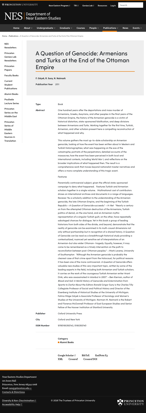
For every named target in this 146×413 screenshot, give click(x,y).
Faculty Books (11, 75)
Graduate (65, 27)
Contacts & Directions (13, 392)
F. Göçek (40, 78)
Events (136, 27)
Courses (81, 27)
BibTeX (86, 355)
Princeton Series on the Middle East (11, 112)
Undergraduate (45, 27)
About (27, 27)
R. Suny (49, 78)
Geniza (87, 5)
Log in (113, 5)
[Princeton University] (20, 4)
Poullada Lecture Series (11, 101)
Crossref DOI (90, 359)
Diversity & (18, 400)
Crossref (73, 359)
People (93, 27)
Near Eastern (58, 5)
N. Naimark (60, 78)
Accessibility (11, 404)
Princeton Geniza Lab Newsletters (10, 56)
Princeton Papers (9, 67)
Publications (110, 27)
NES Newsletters (10, 45)
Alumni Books (11, 93)
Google (66, 355)
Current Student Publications (10, 84)
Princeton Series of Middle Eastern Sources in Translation (10, 131)
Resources (102, 5)
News (125, 27)
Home (16, 27)
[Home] (32, 17)
